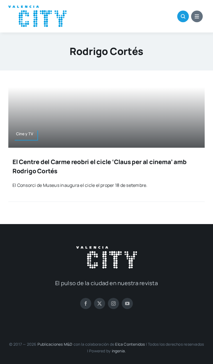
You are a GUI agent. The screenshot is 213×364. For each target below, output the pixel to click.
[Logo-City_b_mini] (106, 248)
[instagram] (113, 303)
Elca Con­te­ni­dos (130, 344)
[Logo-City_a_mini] (37, 8)
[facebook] (85, 303)
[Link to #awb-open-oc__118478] (183, 16)
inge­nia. (119, 350)
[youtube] (127, 303)
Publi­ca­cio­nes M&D (55, 344)
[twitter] (99, 303)
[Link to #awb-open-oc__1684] (197, 16)
